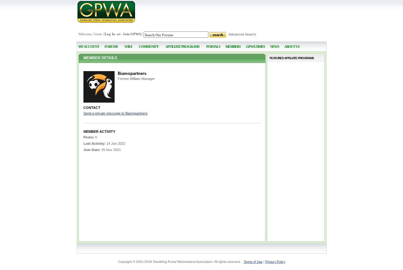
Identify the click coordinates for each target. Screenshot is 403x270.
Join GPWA (132, 34)
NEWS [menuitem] (274, 46)
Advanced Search (242, 34)
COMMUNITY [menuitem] (149, 46)
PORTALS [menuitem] (213, 46)
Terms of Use (253, 261)
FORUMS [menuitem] (111, 46)
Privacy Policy (275, 261)
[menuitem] (128, 44)
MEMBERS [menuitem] (233, 46)
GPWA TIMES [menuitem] (255, 46)
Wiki (128, 46)
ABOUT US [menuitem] (291, 46)
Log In (110, 34)
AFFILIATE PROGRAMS (182, 46)
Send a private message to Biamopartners (115, 113)
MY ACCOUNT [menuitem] (88, 46)
